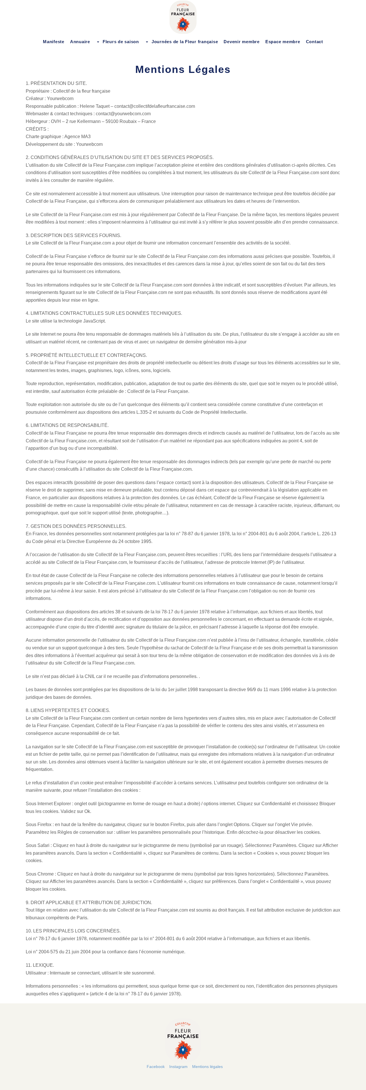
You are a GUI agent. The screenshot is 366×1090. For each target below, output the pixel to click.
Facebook (156, 1066)
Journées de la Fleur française (185, 41)
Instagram (178, 1066)
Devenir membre (242, 41)
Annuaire (80, 41)
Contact (314, 41)
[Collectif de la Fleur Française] (183, 17)
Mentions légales (207, 1066)
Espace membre (282, 41)
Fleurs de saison (121, 41)
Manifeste (53, 41)
